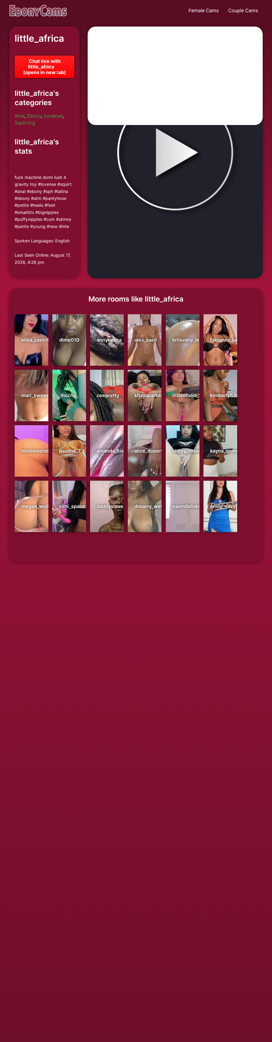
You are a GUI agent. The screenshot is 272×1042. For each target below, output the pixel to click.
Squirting (25, 123)
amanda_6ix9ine (115, 451)
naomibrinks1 (187, 506)
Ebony (34, 116)
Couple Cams (243, 10)
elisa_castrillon (38, 340)
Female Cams (204, 10)
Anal (19, 116)
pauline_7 (70, 451)
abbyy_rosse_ (187, 451)
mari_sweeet (36, 395)
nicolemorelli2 (37, 451)
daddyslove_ (111, 506)
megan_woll (35, 506)
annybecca (109, 340)
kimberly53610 (227, 395)
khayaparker (148, 395)
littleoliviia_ (185, 395)
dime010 (69, 340)
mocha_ (69, 395)
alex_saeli (145, 340)
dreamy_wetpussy (155, 506)
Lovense (53, 116)
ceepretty (108, 395)
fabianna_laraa (226, 340)
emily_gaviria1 (226, 506)
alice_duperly (149, 451)
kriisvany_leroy (189, 340)
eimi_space (72, 506)
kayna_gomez (225, 451)
